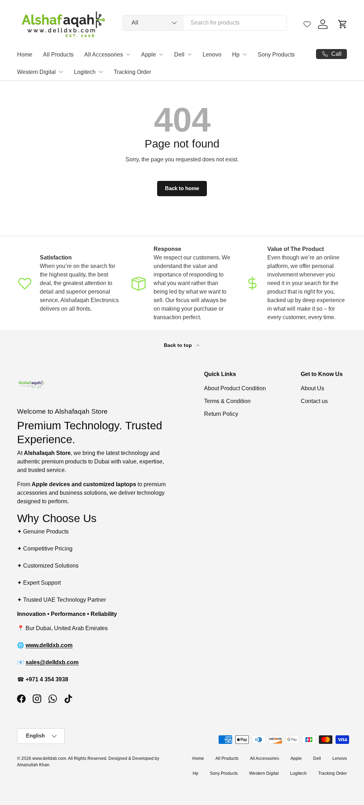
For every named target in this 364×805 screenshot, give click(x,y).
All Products (58, 55)
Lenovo (212, 55)
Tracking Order (132, 72)
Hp (236, 55)
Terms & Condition (227, 401)
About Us (312, 388)
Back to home (182, 188)
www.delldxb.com (49, 758)
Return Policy (221, 414)
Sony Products (276, 55)
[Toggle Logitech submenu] (100, 72)
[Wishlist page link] (307, 24)
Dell (179, 55)
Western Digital (36, 72)
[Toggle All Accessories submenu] (128, 54)
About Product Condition (235, 388)
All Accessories (103, 55)
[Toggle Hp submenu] (244, 54)
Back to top (178, 345)
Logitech (85, 72)
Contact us (314, 401)
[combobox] (204, 22)
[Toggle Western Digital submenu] (61, 72)
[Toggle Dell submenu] (189, 54)
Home (24, 55)
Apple (148, 55)
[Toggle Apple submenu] (161, 54)
